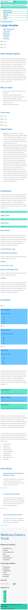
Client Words (6, 38)
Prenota (5, 18)
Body (4, 21)
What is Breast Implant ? (9, 29)
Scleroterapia (6, 559)
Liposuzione (6, 574)
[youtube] (4, 594)
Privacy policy (4, 608)
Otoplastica (6, 576)
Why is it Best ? (7, 31)
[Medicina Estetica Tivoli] (13, 5)
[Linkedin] (3, 323)
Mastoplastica (6, 567)
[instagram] (4, 597)
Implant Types (6, 33)
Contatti (5, 16)
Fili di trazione (6, 556)
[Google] (4, 321)
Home (2, 21)
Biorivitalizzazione (7, 557)
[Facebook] (3, 319)
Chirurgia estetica (7, 12)
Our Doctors (6, 36)
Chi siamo (5, 14)
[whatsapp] (4, 600)
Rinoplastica (6, 569)
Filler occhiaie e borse (8, 552)
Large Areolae (9, 21)
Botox (4, 554)
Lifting (4, 572)
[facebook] (4, 591)
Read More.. (3, 261)
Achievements (6, 34)
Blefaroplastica (6, 570)
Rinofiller (5, 550)
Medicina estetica (7, 10)
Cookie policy (11, 608)
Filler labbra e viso (7, 548)
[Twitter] (3, 317)
